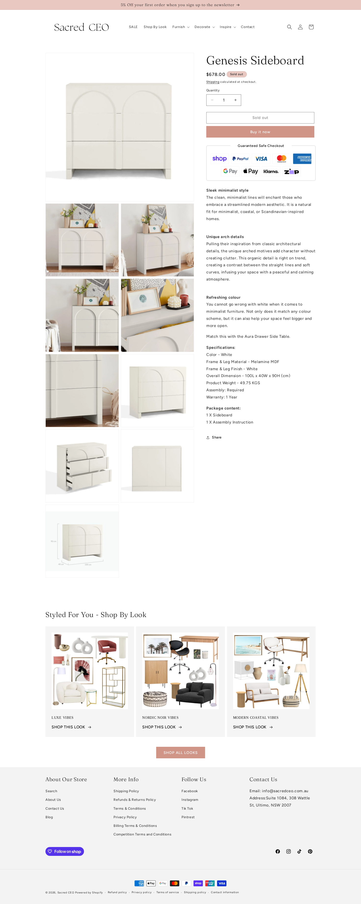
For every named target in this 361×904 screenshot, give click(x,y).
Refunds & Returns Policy (134, 800)
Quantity (213, 90)
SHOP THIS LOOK (68, 727)
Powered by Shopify (89, 892)
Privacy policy (142, 892)
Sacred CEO (65, 892)
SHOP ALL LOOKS (181, 752)
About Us (53, 800)
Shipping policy (195, 892)
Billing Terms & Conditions (135, 826)
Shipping (213, 82)
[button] (180, 27)
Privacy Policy (125, 817)
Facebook (189, 791)
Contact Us (54, 808)
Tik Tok (187, 808)
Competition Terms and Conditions (142, 834)
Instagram (189, 800)
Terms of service (167, 892)
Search (51, 791)
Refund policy (117, 892)
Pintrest (188, 817)
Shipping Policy (126, 791)
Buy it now (260, 132)
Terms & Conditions (129, 808)
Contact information (225, 892)
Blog (49, 817)
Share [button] (217, 437)
